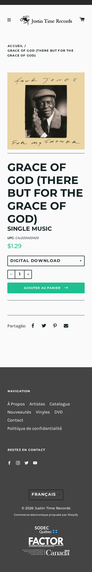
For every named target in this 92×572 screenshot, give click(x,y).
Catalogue (60, 404)
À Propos (16, 404)
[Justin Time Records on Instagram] (18, 462)
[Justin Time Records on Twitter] (26, 462)
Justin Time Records (52, 508)
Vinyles (43, 412)
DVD (58, 412)
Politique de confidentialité (34, 428)
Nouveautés (19, 412)
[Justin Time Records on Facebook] (9, 462)
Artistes (37, 404)
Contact (15, 420)
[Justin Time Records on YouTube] (35, 462)
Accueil (15, 46)
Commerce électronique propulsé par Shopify (46, 514)
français (44, 494)
